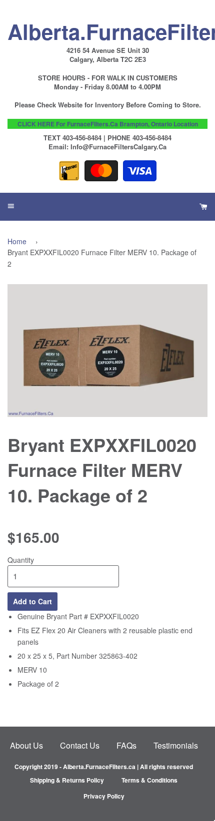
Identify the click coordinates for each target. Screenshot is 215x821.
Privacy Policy (104, 796)
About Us (26, 745)
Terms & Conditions (150, 780)
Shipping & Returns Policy (67, 780)
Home (17, 241)
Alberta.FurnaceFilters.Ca (108, 28)
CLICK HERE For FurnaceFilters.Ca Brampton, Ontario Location (108, 123)
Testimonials (176, 745)
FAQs (126, 745)
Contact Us (80, 745)
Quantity (21, 560)
